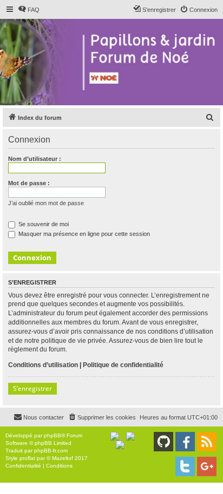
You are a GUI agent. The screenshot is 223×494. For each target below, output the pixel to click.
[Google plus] (207, 466)
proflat (27, 458)
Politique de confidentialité (123, 365)
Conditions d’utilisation (43, 365)
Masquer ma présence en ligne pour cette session (83, 234)
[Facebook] (185, 441)
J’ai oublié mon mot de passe (46, 203)
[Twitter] (185, 466)
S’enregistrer (32, 388)
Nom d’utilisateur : (34, 158)
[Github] (163, 441)
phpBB (52, 435)
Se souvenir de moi (43, 224)
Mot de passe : (29, 183)
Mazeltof (62, 458)
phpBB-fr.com (51, 451)
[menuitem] (29, 9)
